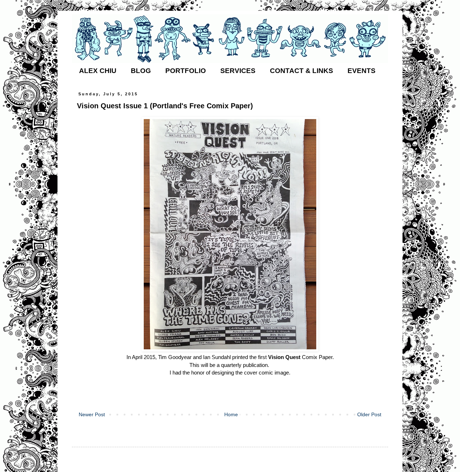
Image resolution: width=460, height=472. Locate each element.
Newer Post (92, 414)
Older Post (369, 414)
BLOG (141, 70)
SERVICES (238, 70)
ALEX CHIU (97, 70)
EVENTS (362, 70)
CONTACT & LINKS (301, 70)
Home (231, 414)
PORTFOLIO (185, 70)
